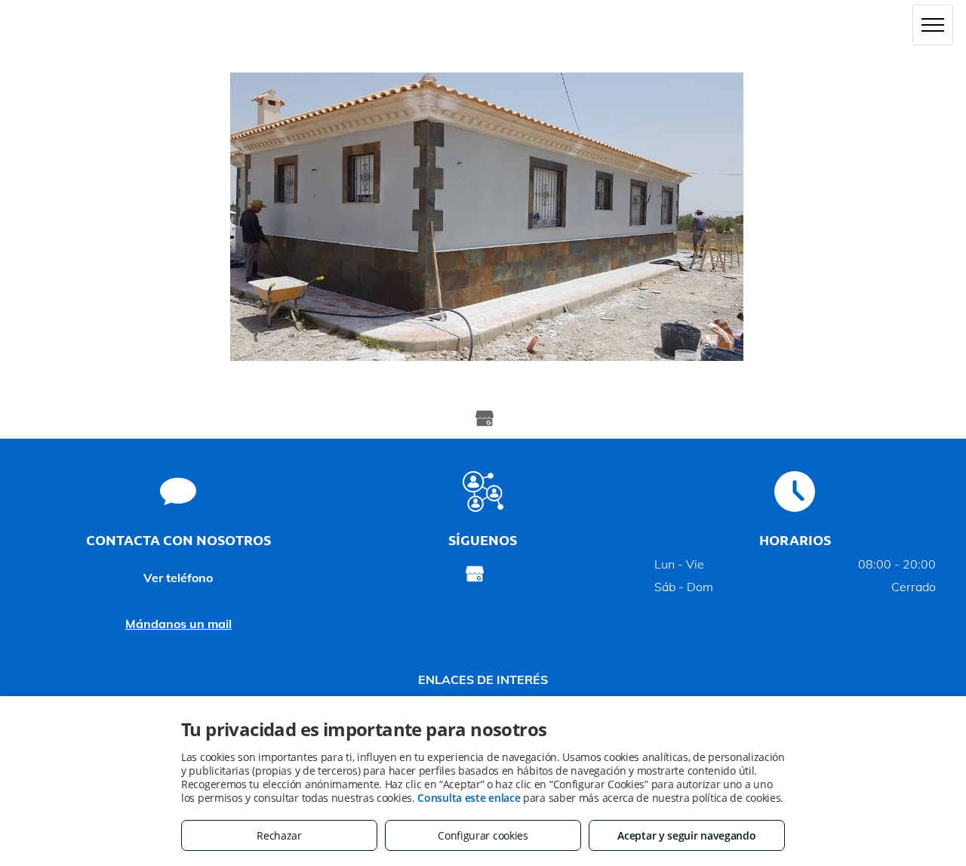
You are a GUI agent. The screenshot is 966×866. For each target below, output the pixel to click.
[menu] (932, 25)
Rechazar (279, 835)
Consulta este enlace (468, 797)
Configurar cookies (483, 835)
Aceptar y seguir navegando (686, 835)
